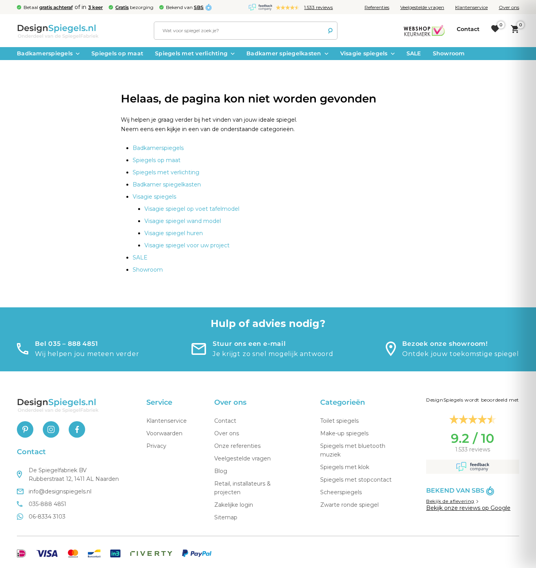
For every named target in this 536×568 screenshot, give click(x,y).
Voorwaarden (164, 433)
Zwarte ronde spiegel (349, 504)
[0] (495, 29)
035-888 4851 (47, 504)
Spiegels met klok (344, 467)
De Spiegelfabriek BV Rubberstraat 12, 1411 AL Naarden (74, 474)
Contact (225, 420)
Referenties (377, 7)
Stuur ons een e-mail (249, 343)
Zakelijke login (233, 504)
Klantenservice (471, 7)
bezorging (134, 7)
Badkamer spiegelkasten (283, 53)
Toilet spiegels (339, 420)
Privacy (156, 445)
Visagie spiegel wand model (182, 221)
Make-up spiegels (344, 433)
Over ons (509, 7)
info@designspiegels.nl (60, 491)
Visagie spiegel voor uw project (187, 245)
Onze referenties (237, 445)
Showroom (449, 53)
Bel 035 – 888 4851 (66, 343)
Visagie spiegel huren (173, 233)
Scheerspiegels (341, 492)
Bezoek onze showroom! (445, 343)
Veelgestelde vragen (422, 7)
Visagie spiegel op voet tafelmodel (191, 208)
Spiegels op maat (117, 53)
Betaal (48, 7)
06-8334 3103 (47, 516)
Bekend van (185, 7)
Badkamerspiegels (45, 53)
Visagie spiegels (364, 53)
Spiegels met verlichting (191, 53)
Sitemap (225, 517)
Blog (220, 471)
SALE (414, 53)
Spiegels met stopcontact (356, 479)
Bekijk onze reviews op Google (468, 507)
